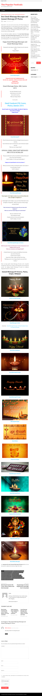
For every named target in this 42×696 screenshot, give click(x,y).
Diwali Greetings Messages (14, 298)
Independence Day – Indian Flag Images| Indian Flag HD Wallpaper (35, 26)
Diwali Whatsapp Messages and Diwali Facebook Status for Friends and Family (24, 612)
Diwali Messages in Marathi (14, 473)
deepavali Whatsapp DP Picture (7, 572)
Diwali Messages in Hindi (15, 323)
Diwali (13, 14)
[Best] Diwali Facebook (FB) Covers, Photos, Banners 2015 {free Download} (5, 612)
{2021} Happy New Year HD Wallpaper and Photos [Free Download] (36, 56)
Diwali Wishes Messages (15, 561)
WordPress (21, 694)
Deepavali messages (15, 459)
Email (2, 665)
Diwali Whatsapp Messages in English (18, 578)
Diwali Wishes (15, 441)
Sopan (5, 21)
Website (2, 670)
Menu (4, 10)
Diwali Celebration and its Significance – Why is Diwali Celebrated (15, 611)
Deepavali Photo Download (14, 514)
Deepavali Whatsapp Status (6, 573)
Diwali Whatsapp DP (15, 137)
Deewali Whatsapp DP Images (16, 575)
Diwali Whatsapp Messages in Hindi (7, 579)
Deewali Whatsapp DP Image (6, 575)
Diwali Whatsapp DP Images (15, 372)
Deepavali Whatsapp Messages (18, 572)
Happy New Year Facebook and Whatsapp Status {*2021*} (35, 46)
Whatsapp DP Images (15, 421)
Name (2, 660)
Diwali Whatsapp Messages (20, 14)
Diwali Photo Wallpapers (15, 350)
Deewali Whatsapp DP (14, 75)
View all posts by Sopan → (13, 601)
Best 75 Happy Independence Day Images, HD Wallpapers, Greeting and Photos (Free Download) (35, 19)
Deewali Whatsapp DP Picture (17, 576)
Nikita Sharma (8, 627)
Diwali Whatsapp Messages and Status (15, 242)
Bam (26, 694)
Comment (3, 646)
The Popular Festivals (11, 4)
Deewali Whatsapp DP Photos (6, 14)
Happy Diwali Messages (15, 538)
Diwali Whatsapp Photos (15, 493)
